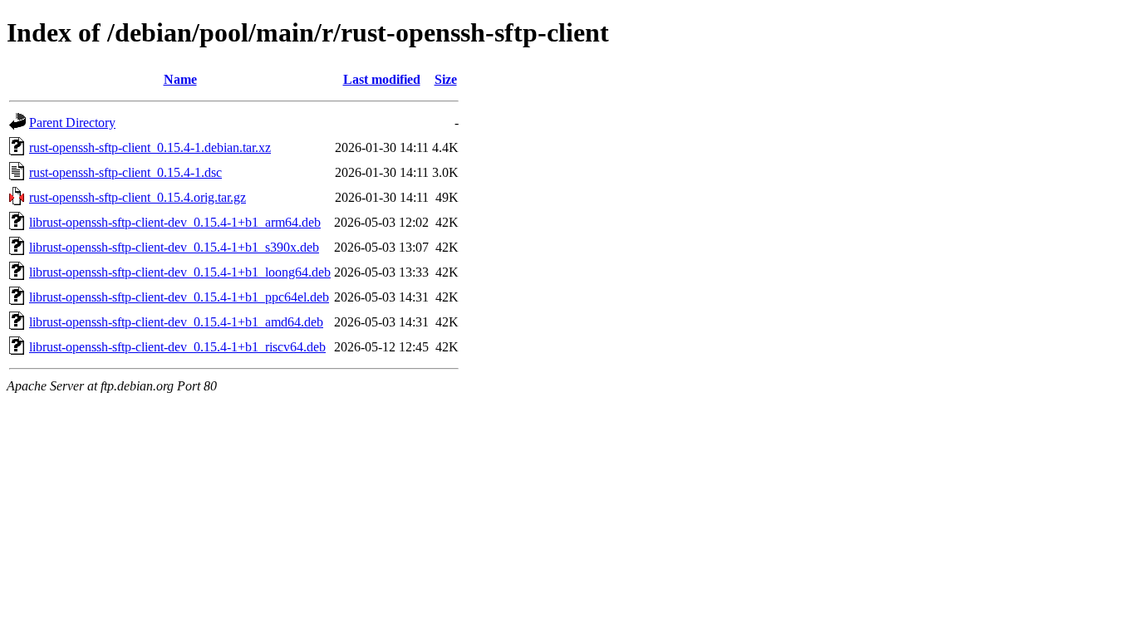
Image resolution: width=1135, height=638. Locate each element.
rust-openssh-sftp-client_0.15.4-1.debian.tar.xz (150, 147)
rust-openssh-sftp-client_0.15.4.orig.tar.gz (137, 197)
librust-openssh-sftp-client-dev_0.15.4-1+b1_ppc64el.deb (179, 297)
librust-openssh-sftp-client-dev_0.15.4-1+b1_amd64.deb (176, 322)
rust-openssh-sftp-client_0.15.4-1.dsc (125, 172)
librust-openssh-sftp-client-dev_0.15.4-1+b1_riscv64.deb (177, 347)
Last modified (381, 79)
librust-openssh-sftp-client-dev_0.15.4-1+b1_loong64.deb (180, 272)
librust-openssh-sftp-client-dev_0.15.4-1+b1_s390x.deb (174, 247)
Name (180, 79)
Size (446, 79)
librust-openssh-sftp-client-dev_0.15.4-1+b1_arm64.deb (175, 222)
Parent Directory (72, 122)
